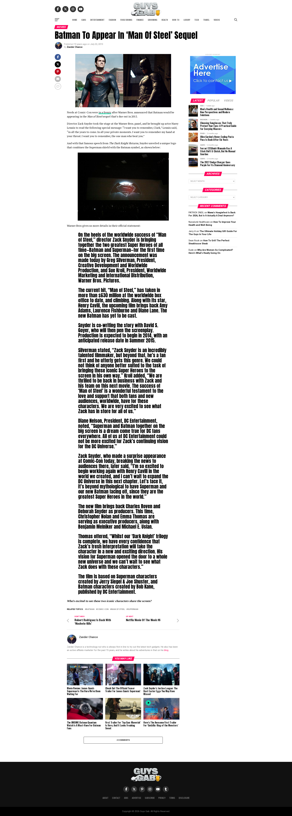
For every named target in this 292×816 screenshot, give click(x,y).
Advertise (136, 797)
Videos (217, 19)
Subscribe (150, 797)
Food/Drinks (126, 19)
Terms (172, 797)
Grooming (152, 19)
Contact (116, 797)
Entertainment (97, 19)
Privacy (161, 797)
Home (74, 19)
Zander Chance (74, 47)
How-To (175, 19)
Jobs (126, 797)
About (105, 797)
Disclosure (184, 797)
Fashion (112, 19)
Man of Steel (118, 609)
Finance (140, 19)
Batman (90, 609)
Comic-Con (103, 609)
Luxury (187, 19)
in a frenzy (105, 112)
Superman (133, 609)
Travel (206, 19)
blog (166, 650)
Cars (83, 19)
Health (165, 19)
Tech (196, 19)
